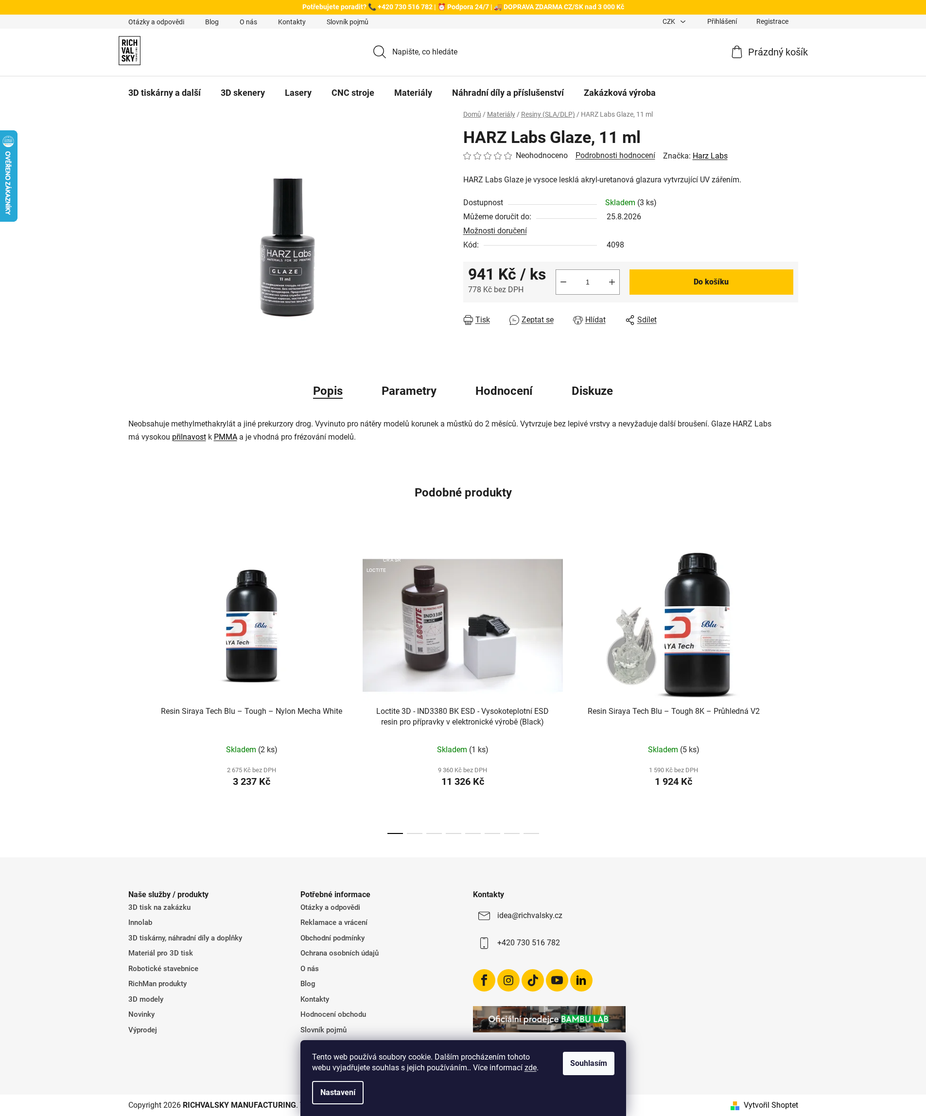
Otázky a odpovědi (156, 22)
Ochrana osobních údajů (339, 953)
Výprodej (142, 1030)
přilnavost (189, 437)
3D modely (145, 999)
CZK (670, 21)
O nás (248, 22)
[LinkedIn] (581, 980)
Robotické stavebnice (163, 968)
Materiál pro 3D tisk (160, 953)
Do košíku (711, 281)
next (790, 689)
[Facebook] (484, 980)
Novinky (141, 1014)
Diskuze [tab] (592, 391)
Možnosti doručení (495, 230)
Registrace (772, 21)
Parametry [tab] (409, 391)
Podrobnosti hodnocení (615, 155)
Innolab (140, 922)
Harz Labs (710, 155)
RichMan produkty (157, 983)
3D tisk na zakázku (159, 907)
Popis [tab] (328, 391)
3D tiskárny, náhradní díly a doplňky (185, 938)
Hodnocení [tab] (504, 391)
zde (530, 1067)
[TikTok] (533, 980)
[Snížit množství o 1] (563, 282)
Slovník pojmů (347, 22)
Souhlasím (588, 1063)
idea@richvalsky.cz (529, 915)
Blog (212, 22)
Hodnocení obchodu (333, 1014)
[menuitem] (164, 92)
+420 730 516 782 (528, 942)
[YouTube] (557, 980)
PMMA (225, 437)
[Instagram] (508, 980)
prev (136, 689)
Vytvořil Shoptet (771, 1105)
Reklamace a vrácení (333, 922)
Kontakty (292, 22)
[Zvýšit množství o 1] (612, 282)
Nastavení (337, 1092)
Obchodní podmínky (332, 938)
